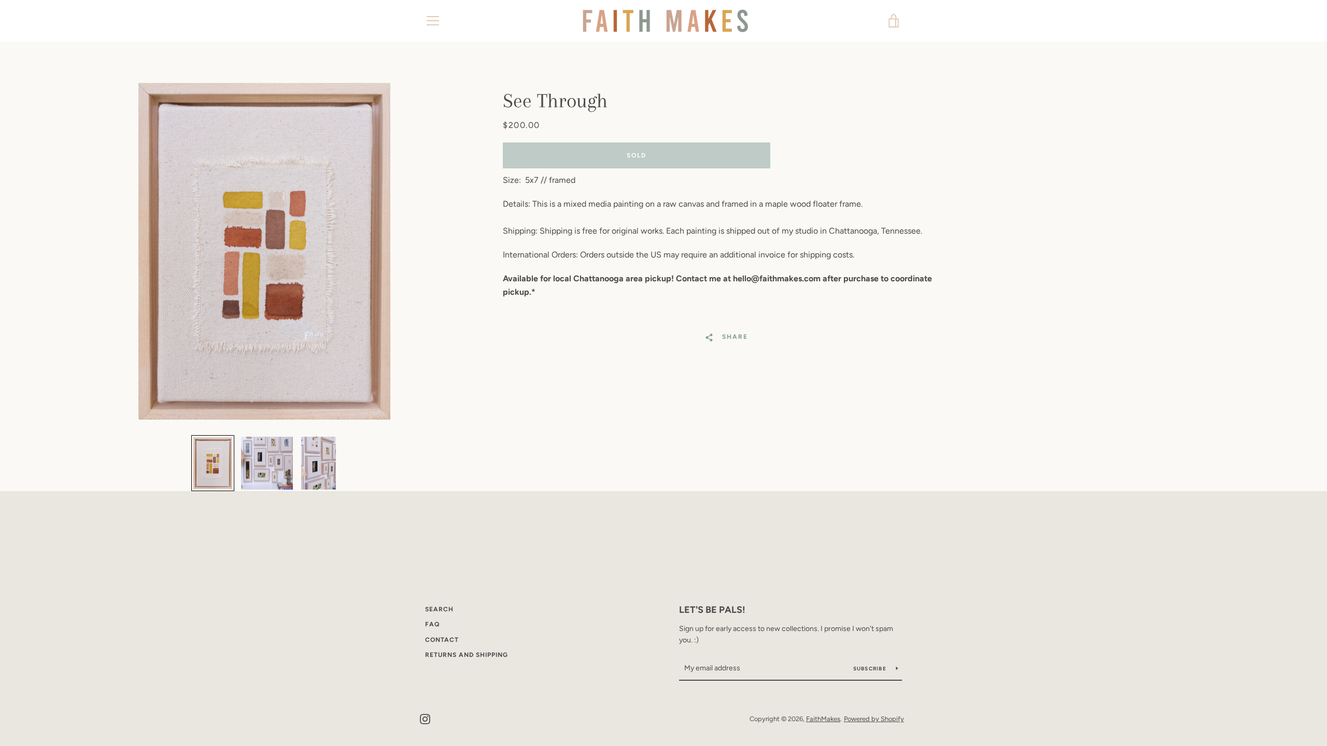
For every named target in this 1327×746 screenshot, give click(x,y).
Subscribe (870, 668)
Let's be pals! (712, 609)
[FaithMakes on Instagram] (425, 718)
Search (439, 609)
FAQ (432, 624)
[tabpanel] (264, 251)
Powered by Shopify (874, 719)
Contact (442, 639)
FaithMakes (823, 719)
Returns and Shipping (466, 654)
